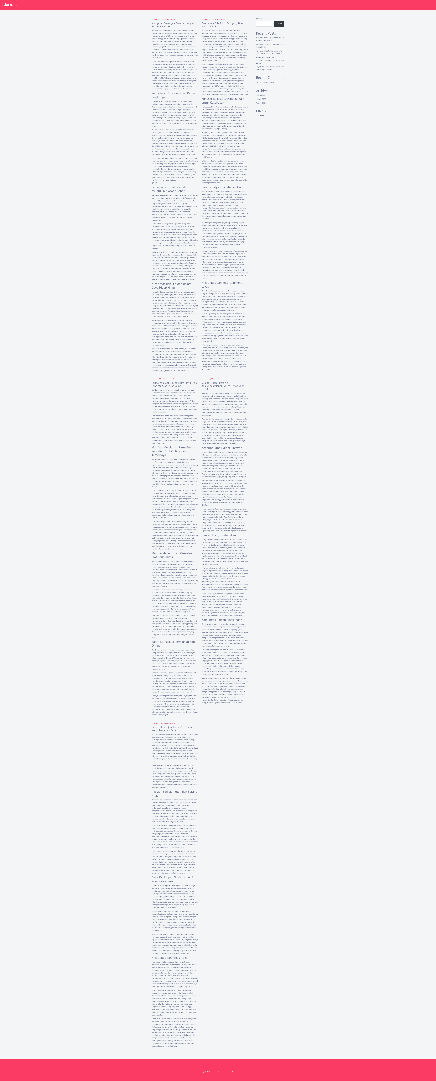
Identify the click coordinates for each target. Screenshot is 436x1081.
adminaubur (171, 19)
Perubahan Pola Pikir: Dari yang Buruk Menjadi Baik (223, 25)
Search (259, 18)
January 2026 (261, 99)
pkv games (260, 115)
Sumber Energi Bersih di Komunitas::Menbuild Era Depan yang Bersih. (223, 386)
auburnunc (9, 4)
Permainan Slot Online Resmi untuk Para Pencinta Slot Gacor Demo (175, 384)
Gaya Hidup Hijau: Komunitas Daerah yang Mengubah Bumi (173, 728)
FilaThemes (233, 1072)
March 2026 (260, 95)
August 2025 (261, 103)
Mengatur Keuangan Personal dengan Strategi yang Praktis (173, 25)
